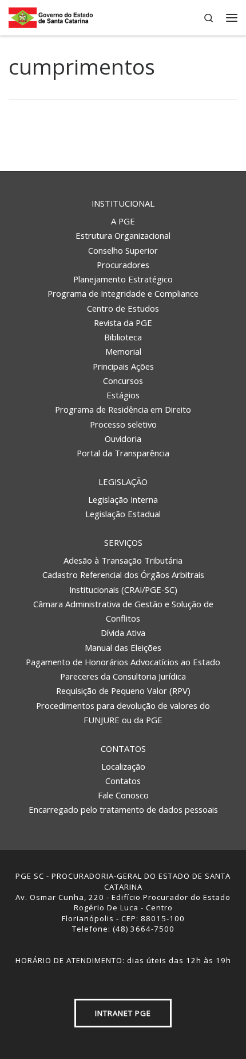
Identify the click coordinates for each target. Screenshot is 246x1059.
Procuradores (123, 264)
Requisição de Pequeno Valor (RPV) (123, 690)
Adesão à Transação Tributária (123, 560)
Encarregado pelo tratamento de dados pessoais (123, 809)
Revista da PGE (123, 322)
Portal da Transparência (123, 453)
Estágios (123, 395)
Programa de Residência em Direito (123, 409)
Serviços (123, 542)
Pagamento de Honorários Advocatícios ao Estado (123, 662)
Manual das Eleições (123, 647)
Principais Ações (123, 366)
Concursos (123, 380)
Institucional (123, 203)
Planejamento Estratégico (123, 279)
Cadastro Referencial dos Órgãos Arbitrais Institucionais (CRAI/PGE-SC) (123, 582)
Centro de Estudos (123, 308)
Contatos (123, 748)
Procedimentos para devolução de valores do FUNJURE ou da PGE (123, 713)
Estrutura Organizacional (123, 235)
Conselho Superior (123, 250)
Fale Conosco (123, 795)
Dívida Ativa (123, 632)
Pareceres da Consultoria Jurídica (123, 676)
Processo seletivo (123, 424)
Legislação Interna (123, 499)
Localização (123, 766)
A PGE (123, 221)
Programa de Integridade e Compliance (123, 293)
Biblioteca (123, 337)
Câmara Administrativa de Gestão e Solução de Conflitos (123, 611)
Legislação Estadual (123, 513)
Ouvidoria (123, 438)
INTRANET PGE (123, 1013)
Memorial (123, 351)
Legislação (123, 481)
